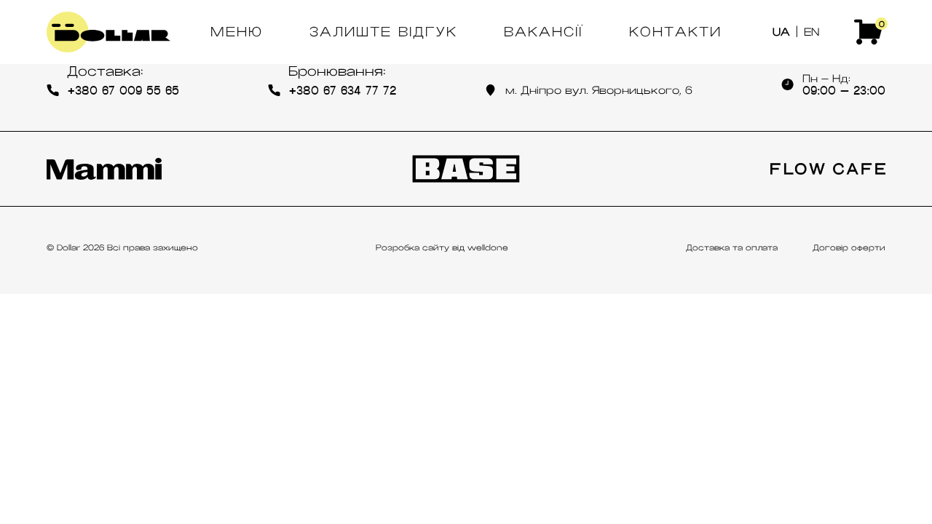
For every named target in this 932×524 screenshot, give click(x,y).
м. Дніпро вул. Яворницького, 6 (598, 90)
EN (811, 32)
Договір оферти (849, 247)
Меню (236, 32)
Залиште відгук (383, 32)
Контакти (675, 32)
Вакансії (543, 32)
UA (781, 32)
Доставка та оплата (732, 247)
